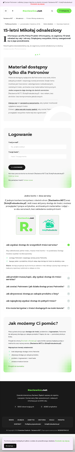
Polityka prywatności (33, 424)
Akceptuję (9, 446)
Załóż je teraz (13, 176)
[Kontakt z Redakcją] (28, 341)
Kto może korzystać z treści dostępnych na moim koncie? (35, 308)
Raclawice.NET (8, 18)
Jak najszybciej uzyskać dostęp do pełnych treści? (31, 301)
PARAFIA (61, 420)
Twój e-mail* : (13, 142)
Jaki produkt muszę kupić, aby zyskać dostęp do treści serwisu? (33, 278)
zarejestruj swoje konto (29, 103)
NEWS (11, 420)
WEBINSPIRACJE (63, 430)
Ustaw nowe (28, 180)
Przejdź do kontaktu (16, 366)
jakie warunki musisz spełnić (26, 109)
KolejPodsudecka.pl (52, 424)
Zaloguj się (65, 11)
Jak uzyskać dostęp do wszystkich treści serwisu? (32, 245)
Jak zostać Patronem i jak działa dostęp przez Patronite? (35, 286)
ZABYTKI (31, 420)
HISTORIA (42, 420)
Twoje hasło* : (14, 152)
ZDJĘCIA (20, 420)
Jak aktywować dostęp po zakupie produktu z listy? (32, 293)
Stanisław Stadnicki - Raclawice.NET (29, 430)
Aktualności (19, 18)
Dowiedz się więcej (37, 4)
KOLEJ (51, 420)
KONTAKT (17, 424)
